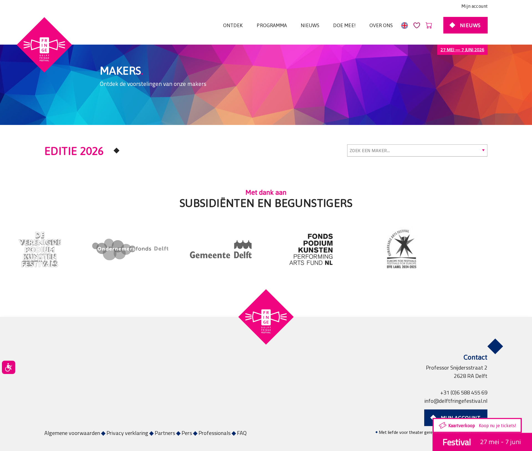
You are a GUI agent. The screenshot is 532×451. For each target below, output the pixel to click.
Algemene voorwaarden (72, 433)
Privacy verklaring (127, 433)
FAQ (242, 433)
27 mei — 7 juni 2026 (462, 49)
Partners (165, 433)
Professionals (214, 433)
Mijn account (474, 6)
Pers (186, 433)
